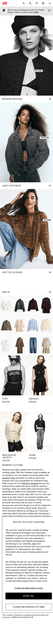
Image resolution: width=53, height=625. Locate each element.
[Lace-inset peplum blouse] (6, 305)
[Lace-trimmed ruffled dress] (20, 325)
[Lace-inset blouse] (33, 325)
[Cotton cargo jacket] (6, 325)
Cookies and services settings (29, 607)
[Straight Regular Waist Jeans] (33, 345)
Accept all (28, 596)
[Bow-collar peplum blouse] (6, 345)
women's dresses (30, 483)
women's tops (8, 478)
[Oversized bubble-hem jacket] (20, 305)
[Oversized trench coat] (20, 345)
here (36, 12)
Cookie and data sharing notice (28, 588)
